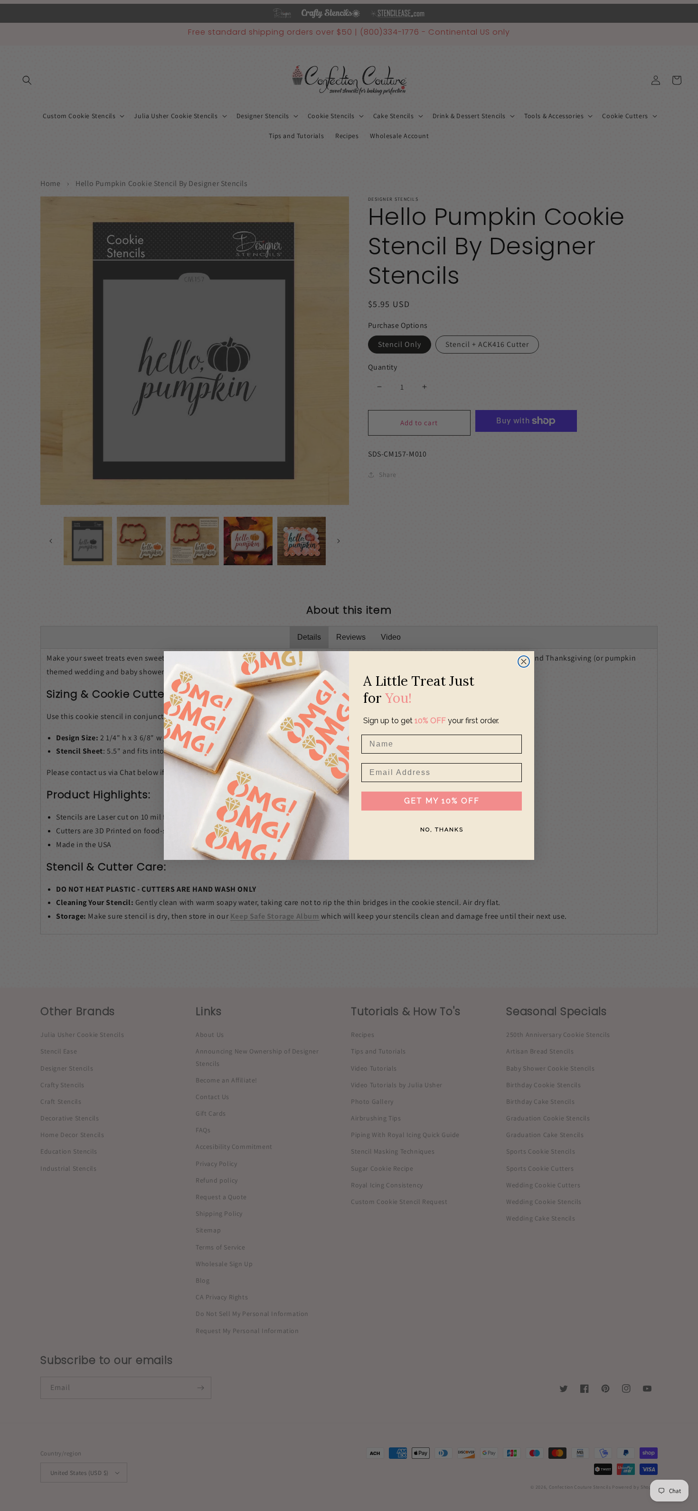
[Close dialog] (523, 661)
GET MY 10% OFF (442, 800)
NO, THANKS (441, 829)
